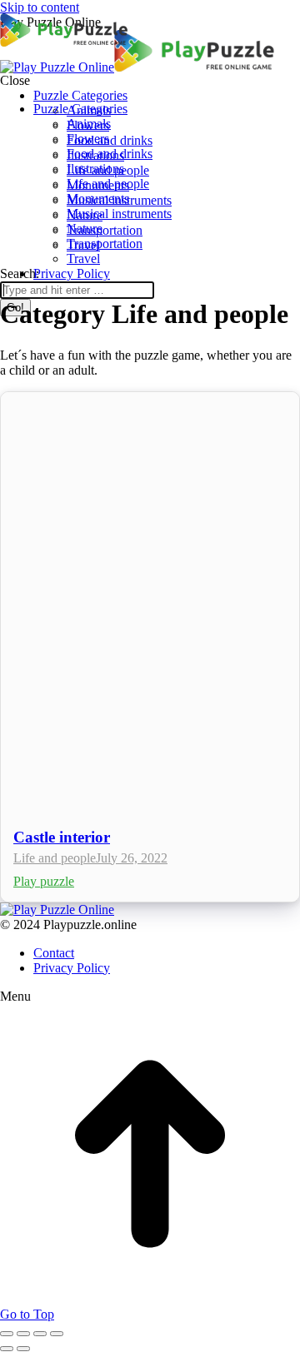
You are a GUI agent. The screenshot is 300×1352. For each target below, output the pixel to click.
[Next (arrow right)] (23, 1348)
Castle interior (61, 837)
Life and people (54, 858)
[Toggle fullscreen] (40, 1333)
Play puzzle (43, 881)
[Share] (23, 1333)
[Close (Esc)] (6, 1333)
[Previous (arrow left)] (6, 1348)
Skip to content (39, 7)
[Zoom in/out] (56, 1333)
